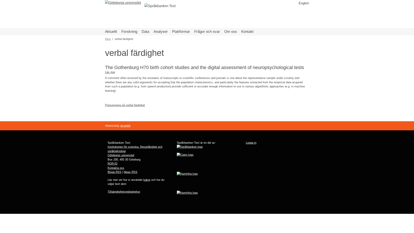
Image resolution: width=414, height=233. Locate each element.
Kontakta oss (116, 168)
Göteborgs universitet (121, 155)
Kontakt (247, 32)
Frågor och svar (207, 32)
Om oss (230, 32)
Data (145, 32)
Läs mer (110, 72)
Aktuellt (111, 32)
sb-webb (125, 125)
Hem (108, 39)
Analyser (161, 32)
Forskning (129, 32)
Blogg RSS (114, 172)
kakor (146, 179)
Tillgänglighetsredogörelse (124, 191)
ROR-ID (112, 163)
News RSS (130, 172)
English (304, 3)
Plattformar (181, 32)
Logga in (251, 142)
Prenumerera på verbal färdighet (125, 105)
